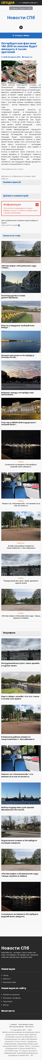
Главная (13, 1024)
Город (20, 462)
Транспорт (8, 1001)
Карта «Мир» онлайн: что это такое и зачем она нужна (20, 697)
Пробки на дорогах (11, 994)
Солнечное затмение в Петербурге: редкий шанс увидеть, (21, 465)
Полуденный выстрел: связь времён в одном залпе (21, 582)
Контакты (29, 1027)
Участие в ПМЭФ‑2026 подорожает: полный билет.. (18, 423)
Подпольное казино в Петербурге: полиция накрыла (19, 841)
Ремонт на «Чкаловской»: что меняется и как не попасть (21, 504)
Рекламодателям (25, 1024)
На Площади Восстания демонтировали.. (13, 296)
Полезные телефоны (12, 998)
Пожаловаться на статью (12, 169)
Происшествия (9, 982)
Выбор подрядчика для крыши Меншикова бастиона (17, 808)
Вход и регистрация (9, 225)
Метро (6, 1005)
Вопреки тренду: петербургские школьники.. (17, 393)
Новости (28, 57)
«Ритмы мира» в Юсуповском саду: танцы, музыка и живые (21, 617)
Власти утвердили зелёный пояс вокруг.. (18, 326)
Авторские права (16, 1027)
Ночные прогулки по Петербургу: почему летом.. (18, 356)
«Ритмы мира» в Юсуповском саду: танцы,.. (19, 267)
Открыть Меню (22, 35)
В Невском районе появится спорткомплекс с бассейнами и (21, 547)
